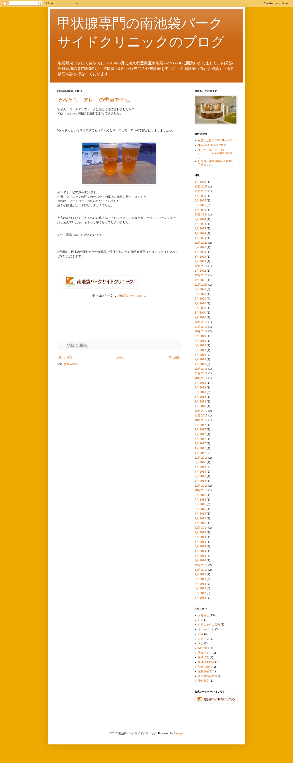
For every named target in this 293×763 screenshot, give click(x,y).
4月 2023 (200, 251)
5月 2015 (200, 509)
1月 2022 (200, 270)
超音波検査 (205, 671)
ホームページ (206, 629)
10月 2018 (201, 378)
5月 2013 (200, 593)
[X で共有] (77, 345)
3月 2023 (200, 256)
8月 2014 (200, 537)
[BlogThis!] (73, 345)
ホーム (120, 357)
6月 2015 (200, 504)
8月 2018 (200, 382)
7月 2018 (200, 387)
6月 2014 (200, 541)
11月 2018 (201, 373)
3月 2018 (200, 396)
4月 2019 (200, 354)
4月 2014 (200, 551)
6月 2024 (200, 224)
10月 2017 (201, 420)
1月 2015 (200, 523)
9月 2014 (200, 532)
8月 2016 (200, 462)
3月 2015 (200, 518)
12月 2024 (201, 214)
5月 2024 (200, 228)
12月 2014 (201, 527)
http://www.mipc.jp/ (131, 295)
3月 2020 (200, 308)
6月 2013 (200, 588)
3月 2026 (200, 181)
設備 (200, 634)
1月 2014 (200, 560)
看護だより (205, 652)
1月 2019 (200, 364)
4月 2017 (200, 448)
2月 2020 (200, 312)
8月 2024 (200, 219)
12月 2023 (201, 242)
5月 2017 (200, 443)
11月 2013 (201, 569)
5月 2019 (200, 350)
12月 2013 (201, 565)
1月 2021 (200, 280)
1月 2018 (200, 406)
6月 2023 (200, 247)
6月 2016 (200, 466)
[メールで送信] (68, 345)
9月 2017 (200, 425)
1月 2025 (200, 210)
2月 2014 (200, 555)
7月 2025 (200, 196)
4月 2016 (200, 471)
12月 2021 (201, 275)
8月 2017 (200, 429)
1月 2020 (200, 317)
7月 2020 (200, 289)
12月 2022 (201, 266)
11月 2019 (201, 326)
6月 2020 (200, 294)
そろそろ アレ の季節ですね (93, 100)
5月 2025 (200, 205)
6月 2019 (200, 345)
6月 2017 (200, 439)
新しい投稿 (65, 357)
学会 (200, 643)
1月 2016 (200, 480)
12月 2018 (201, 368)
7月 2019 (200, 340)
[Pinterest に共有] (86, 345)
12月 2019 (201, 322)
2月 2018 (200, 401)
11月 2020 (201, 284)
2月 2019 (200, 359)
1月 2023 (200, 261)
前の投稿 (174, 357)
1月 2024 (200, 238)
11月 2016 (201, 457)
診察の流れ (205, 666)
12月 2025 (201, 186)
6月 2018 (200, 392)
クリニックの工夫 (209, 624)
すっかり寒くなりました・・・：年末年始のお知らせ (216, 153)
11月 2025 (201, 191)
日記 (200, 620)
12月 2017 (201, 411)
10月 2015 (201, 490)
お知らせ (203, 615)
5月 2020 (200, 298)
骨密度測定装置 (207, 676)
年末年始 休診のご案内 (212, 145)
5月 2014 (200, 546)
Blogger (178, 733)
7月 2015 (200, 499)
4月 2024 (200, 233)
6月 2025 (200, 200)
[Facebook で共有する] (81, 345)
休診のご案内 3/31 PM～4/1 (215, 140)
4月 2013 (200, 597)
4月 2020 (200, 303)
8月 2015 (200, 495)
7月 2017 (200, 434)
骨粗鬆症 (203, 680)
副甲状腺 (203, 648)
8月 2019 (200, 336)
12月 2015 (201, 485)
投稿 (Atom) (71, 364)
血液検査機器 (206, 662)
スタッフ (203, 638)
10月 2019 (201, 331)
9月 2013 (200, 574)
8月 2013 (200, 579)
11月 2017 (201, 415)
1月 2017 (200, 452)
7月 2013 (200, 583)
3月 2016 (200, 476)
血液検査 (203, 657)
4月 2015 (200, 513)
